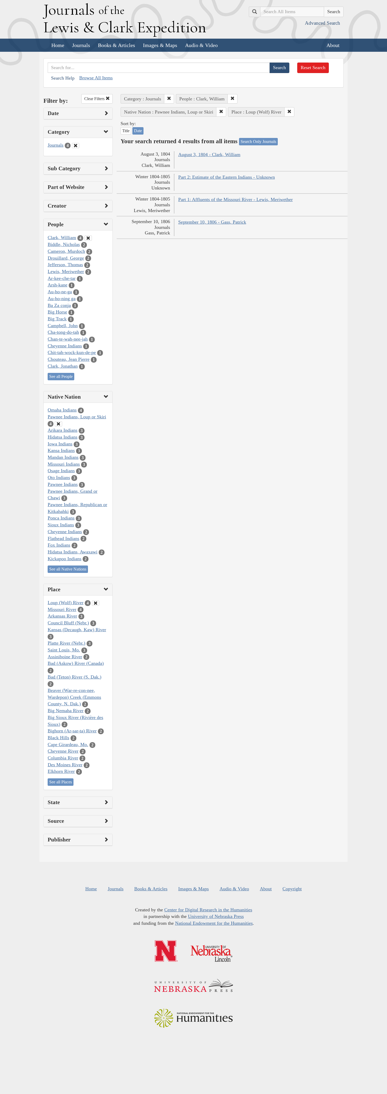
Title (126, 131)
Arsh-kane (57, 284)
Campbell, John (63, 325)
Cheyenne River (63, 751)
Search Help (63, 78)
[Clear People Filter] (88, 238)
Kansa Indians (61, 450)
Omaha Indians (62, 410)
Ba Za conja (59, 305)
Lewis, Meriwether (66, 271)
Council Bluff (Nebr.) (68, 622)
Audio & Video (201, 45)
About (333, 45)
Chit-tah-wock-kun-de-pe (72, 352)
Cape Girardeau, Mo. (68, 744)
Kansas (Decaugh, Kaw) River (77, 629)
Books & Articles (116, 45)
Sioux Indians (61, 524)
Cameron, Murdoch (66, 251)
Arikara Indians (62, 430)
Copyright (292, 888)
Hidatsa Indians (62, 437)
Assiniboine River (65, 656)
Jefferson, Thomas (65, 264)
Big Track (57, 318)
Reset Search (313, 67)
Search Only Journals (258, 141)
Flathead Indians (63, 538)
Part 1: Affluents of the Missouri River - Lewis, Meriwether (235, 199)
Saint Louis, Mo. (64, 650)
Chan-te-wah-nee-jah (68, 339)
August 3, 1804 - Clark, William (209, 154)
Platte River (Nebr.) (66, 643)
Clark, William (62, 237)
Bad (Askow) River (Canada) (76, 663)
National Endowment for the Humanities (214, 923)
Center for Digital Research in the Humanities (208, 909)
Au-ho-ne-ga (60, 291)
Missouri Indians (64, 464)
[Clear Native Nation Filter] (58, 424)
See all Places (60, 782)
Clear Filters (95, 98)
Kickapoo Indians (64, 558)
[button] (169, 99)
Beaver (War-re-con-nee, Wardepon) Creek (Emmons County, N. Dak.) (74, 697)
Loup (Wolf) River (65, 602)
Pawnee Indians (63, 484)
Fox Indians (59, 545)
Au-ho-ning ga (62, 298)
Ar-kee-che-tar (62, 278)
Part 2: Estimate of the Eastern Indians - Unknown (226, 177)
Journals (81, 45)
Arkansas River (62, 616)
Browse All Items (96, 77)
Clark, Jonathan (63, 366)
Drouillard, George (66, 258)
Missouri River (62, 609)
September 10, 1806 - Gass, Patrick (212, 222)
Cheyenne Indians (65, 345)
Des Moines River (65, 764)
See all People (61, 376)
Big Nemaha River (65, 710)
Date (138, 131)
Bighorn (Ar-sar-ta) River (72, 730)
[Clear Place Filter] (95, 603)
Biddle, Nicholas (64, 244)
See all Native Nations (67, 569)
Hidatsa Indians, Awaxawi (72, 551)
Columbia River (63, 758)
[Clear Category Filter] (75, 145)
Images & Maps (160, 45)
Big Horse (57, 312)
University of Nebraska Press (216, 916)
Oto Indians (59, 477)
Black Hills (58, 737)
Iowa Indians (60, 443)
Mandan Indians (63, 457)
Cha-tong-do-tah (63, 332)
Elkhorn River (61, 771)
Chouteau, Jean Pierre (69, 359)
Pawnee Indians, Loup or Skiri (77, 416)
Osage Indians (61, 470)
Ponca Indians (61, 518)
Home (57, 45)
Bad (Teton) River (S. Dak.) (74, 677)
